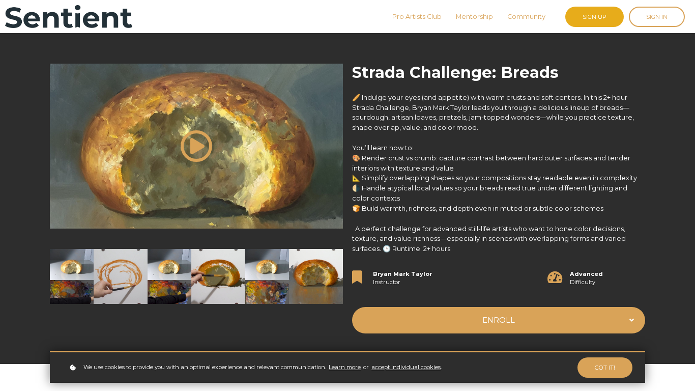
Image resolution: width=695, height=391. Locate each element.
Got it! (605, 367)
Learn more (345, 367)
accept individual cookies (406, 367)
